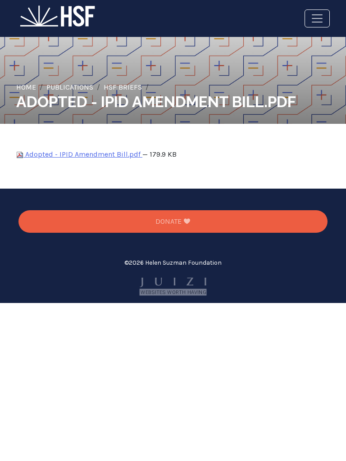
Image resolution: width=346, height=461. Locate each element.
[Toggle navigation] (317, 18)
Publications (69, 87)
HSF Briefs (123, 87)
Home (26, 87)
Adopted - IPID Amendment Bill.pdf (82, 154)
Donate (169, 221)
